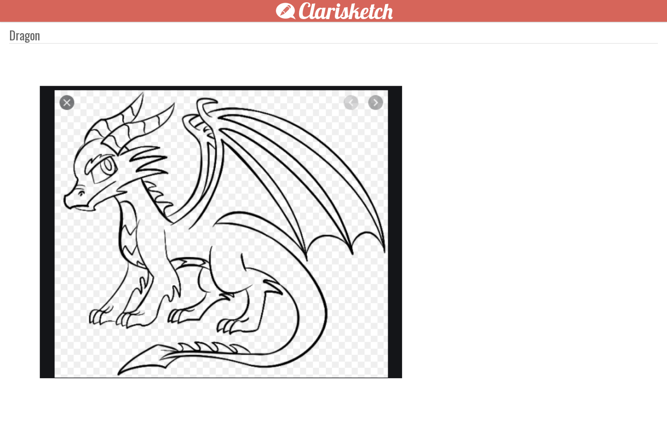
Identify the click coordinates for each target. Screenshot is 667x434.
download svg (483, 412)
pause (170, 412)
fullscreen (469, 412)
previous (313, 412)
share (497, 412)
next (354, 412)
